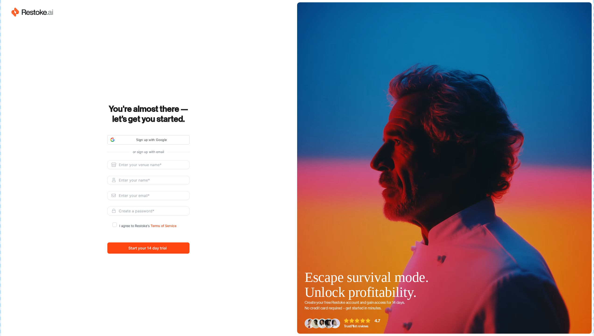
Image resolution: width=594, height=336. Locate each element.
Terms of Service (163, 226)
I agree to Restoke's (147, 226)
